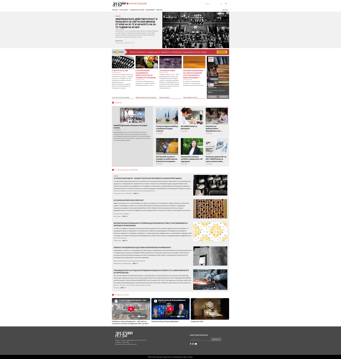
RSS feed (225, 10)
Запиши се (216, 339)
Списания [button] (123, 10)
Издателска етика (137, 10)
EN (226, 3)
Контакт (159, 10)
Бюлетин (222, 52)
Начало (115, 10)
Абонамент (150, 10)
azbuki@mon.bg (131, 344)
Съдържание (212, 97)
